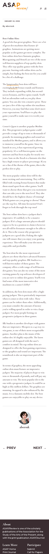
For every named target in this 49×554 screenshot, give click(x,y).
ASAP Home (9, 549)
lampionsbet (13, 84)
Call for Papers (35, 552)
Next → (39, 448)
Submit (31, 549)
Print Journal (9, 552)
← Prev (9, 448)
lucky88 (14, 87)
